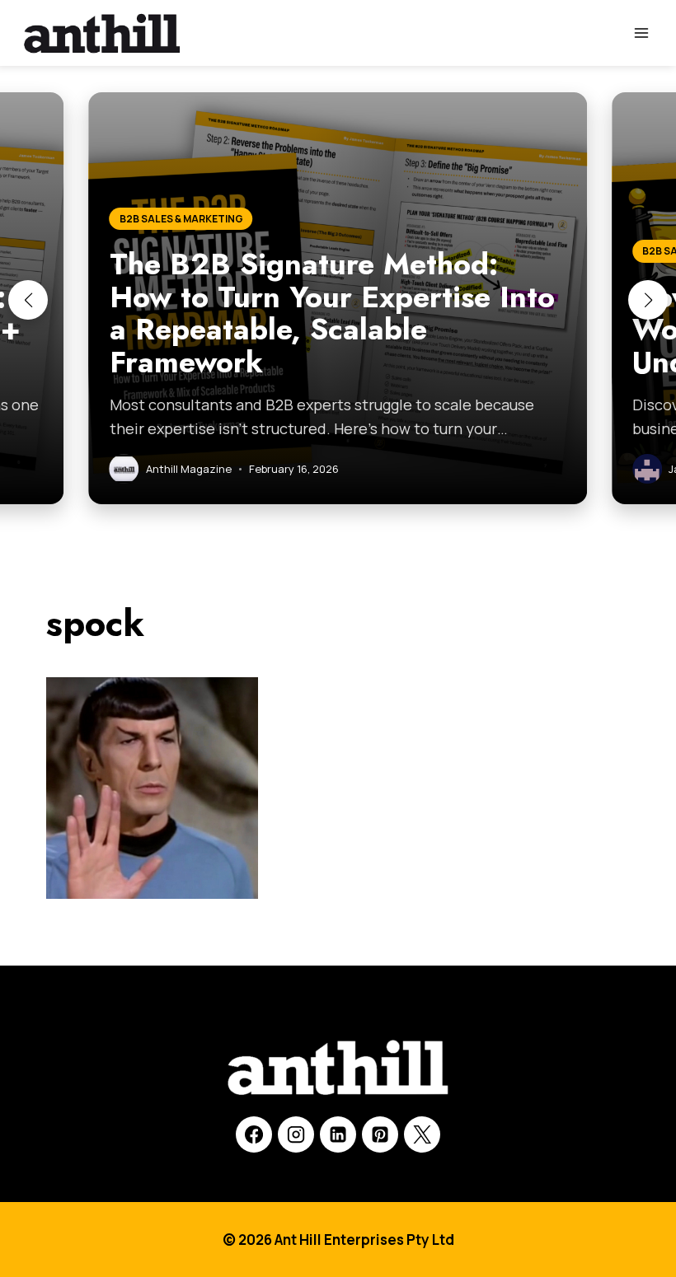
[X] (422, 1134)
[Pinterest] (380, 1134)
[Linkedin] (338, 1134)
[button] (28, 300)
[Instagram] (296, 1134)
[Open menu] (641, 32)
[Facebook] (254, 1134)
